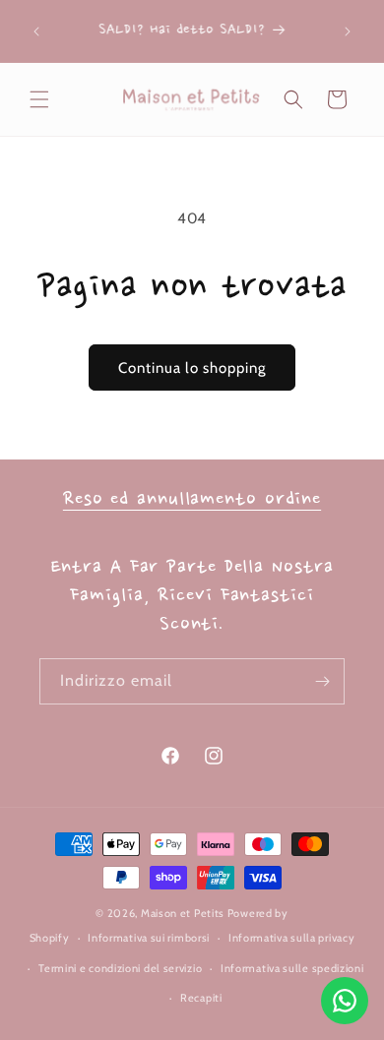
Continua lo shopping (192, 368)
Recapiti (201, 998)
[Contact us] (344, 1000)
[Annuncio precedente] (36, 31)
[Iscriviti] (322, 681)
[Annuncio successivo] (347, 31)
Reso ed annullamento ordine (192, 500)
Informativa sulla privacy (291, 938)
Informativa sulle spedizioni (292, 968)
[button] (39, 99)
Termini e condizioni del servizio (120, 968)
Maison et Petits (182, 913)
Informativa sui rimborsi (149, 938)
